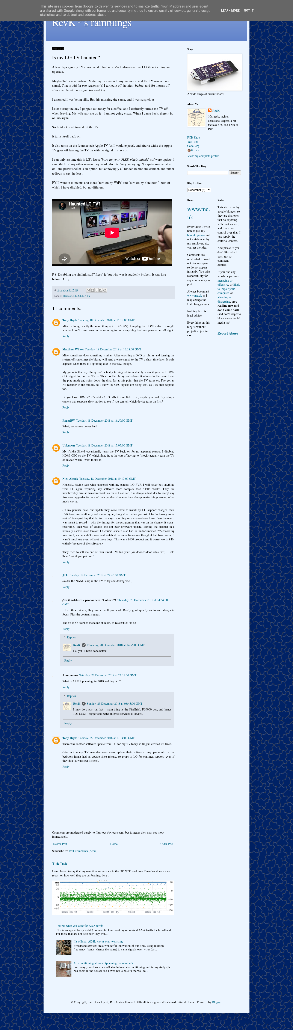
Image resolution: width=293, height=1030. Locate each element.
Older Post (166, 844)
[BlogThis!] (92, 290)
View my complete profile (203, 156)
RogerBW (68, 420)
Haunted (67, 296)
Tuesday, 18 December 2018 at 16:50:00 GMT (104, 420)
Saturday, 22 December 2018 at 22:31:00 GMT (107, 675)
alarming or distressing (224, 299)
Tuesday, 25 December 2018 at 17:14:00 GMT (106, 738)
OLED (82, 296)
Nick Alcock (70, 478)
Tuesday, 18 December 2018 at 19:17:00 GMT (107, 479)
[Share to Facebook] (100, 290)
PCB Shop (193, 137)
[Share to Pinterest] (105, 290)
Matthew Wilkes (73, 349)
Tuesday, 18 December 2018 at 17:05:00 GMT (104, 445)
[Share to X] (96, 290)
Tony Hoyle (69, 320)
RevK (76, 645)
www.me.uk (194, 295)
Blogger (217, 1002)
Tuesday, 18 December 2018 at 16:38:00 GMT (113, 349)
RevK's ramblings (92, 22)
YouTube (192, 142)
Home (114, 844)
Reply (65, 336)
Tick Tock (59, 863)
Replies (71, 637)
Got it (249, 10)
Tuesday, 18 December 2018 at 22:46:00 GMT (97, 575)
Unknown (68, 445)
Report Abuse (227, 333)
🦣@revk (193, 150)
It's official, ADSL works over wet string (98, 941)
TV (89, 296)
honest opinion (196, 235)
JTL (65, 575)
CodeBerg (193, 146)
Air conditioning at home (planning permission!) (103, 963)
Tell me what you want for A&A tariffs (79, 926)
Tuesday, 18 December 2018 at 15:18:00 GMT (106, 320)
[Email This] (88, 290)
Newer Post (60, 844)
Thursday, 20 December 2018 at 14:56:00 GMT (116, 645)
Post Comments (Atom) (83, 851)
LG (75, 296)
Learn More (230, 10)
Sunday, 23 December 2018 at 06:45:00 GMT (114, 703)
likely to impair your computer (228, 288)
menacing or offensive (225, 282)
